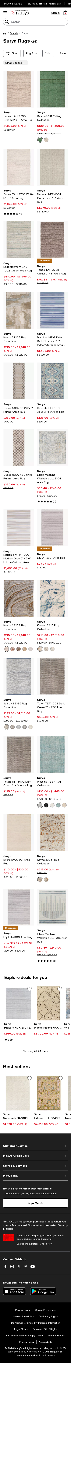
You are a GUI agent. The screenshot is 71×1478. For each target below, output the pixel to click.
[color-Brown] (46, 649)
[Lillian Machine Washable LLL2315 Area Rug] (52, 907)
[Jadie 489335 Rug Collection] (18, 676)
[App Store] (14, 1291)
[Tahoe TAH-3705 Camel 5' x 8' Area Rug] (52, 239)
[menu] (5, 12)
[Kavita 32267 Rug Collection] (18, 310)
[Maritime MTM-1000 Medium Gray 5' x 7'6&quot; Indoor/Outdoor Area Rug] (18, 527)
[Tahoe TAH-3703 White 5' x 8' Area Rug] (18, 167)
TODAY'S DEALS (13, 3)
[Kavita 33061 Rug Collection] (52, 832)
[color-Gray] (12, 727)
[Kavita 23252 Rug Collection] (18, 598)
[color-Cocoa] (12, 649)
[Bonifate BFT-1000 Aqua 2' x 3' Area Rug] (52, 381)
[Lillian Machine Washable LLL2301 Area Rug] (52, 447)
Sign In (55, 12)
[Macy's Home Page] (19, 12)
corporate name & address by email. (35, 1355)
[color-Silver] (30, 649)
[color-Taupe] (6, 649)
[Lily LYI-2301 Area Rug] (52, 527)
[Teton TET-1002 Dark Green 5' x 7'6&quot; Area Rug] (52, 676)
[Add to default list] (29, 989)
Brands (14, 33)
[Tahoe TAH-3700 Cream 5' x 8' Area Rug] (18, 89)
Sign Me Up (35, 1202)
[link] (18, 121)
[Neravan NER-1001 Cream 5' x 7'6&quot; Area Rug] (52, 167)
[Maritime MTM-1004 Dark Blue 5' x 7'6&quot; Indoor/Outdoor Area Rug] (52, 310)
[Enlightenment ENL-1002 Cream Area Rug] (18, 239)
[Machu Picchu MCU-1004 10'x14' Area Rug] (48, 1003)
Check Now (46, 1244)
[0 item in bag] (65, 12)
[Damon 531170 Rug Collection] (52, 89)
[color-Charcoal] (18, 649)
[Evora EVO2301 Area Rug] (18, 832)
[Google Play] (43, 1291)
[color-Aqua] (58, 805)
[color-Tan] (24, 649)
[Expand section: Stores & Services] (35, 1166)
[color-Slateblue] (18, 727)
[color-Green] (40, 140)
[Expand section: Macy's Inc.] (35, 1175)
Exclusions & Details (27, 1244)
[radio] (40, 140)
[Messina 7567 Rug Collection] (52, 754)
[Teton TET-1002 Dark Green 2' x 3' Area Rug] (18, 754)
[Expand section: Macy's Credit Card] (35, 1156)
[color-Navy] (52, 649)
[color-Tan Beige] (6, 727)
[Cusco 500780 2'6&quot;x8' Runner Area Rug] (18, 381)
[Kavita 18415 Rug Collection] (52, 598)
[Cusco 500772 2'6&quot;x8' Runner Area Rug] (18, 447)
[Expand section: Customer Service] (35, 1146)
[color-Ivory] (46, 140)
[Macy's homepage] (5, 34)
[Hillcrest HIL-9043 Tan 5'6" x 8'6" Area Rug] (49, 1093)
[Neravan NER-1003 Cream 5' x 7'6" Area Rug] (18, 1093)
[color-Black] (46, 805)
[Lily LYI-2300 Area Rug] (18, 907)
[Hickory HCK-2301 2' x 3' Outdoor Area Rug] (18, 1003)
